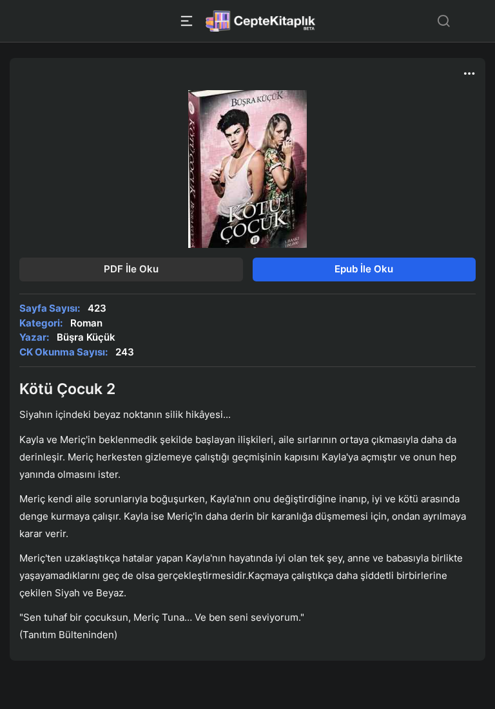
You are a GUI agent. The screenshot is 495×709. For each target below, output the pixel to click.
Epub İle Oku (364, 269)
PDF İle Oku (131, 269)
